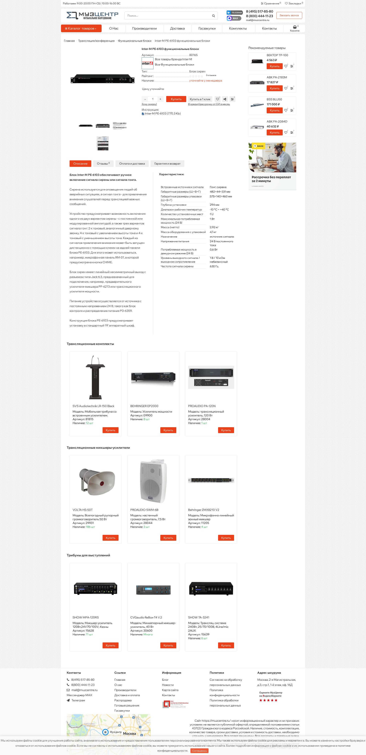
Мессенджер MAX (79, 695)
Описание (80, 163)
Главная (69, 40)
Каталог (81, 28)
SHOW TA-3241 (198, 617)
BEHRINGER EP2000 (144, 406)
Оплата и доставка (132, 163)
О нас (118, 685)
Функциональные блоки (134, 40)
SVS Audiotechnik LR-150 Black (93, 406)
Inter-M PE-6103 (162, 113)
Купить (176, 99)
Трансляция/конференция (96, 40)
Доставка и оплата (127, 695)
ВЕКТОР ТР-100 (277, 55)
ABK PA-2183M (277, 77)
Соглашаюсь (199, 750)
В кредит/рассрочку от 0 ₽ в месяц (209, 104)
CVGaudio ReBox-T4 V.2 (146, 617)
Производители (144, 28)
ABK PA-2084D (277, 121)
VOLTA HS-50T (83, 510)
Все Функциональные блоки (174, 64)
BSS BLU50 (274, 99)
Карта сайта (170, 690)
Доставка (177, 28)
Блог (165, 679)
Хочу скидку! (149, 104)
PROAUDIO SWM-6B (144, 510)
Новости (168, 685)
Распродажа (123, 700)
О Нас (113, 28)
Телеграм (78, 700)
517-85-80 (259, 11)
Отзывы (103, 164)
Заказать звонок (289, 15)
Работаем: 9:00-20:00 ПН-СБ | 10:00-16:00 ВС (91, 3)
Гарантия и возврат (167, 163)
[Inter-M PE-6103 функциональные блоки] (86, 126)
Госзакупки (207, 28)
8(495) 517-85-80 (83, 679)
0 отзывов (211, 75)
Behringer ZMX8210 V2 (203, 510)
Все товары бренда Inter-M (173, 59)
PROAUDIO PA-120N (202, 406)
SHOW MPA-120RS (86, 617)
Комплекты (238, 28)
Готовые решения (126, 705)
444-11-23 (259, 16)
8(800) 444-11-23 (83, 685)
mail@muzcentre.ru (257, 20)
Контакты (269, 28)
